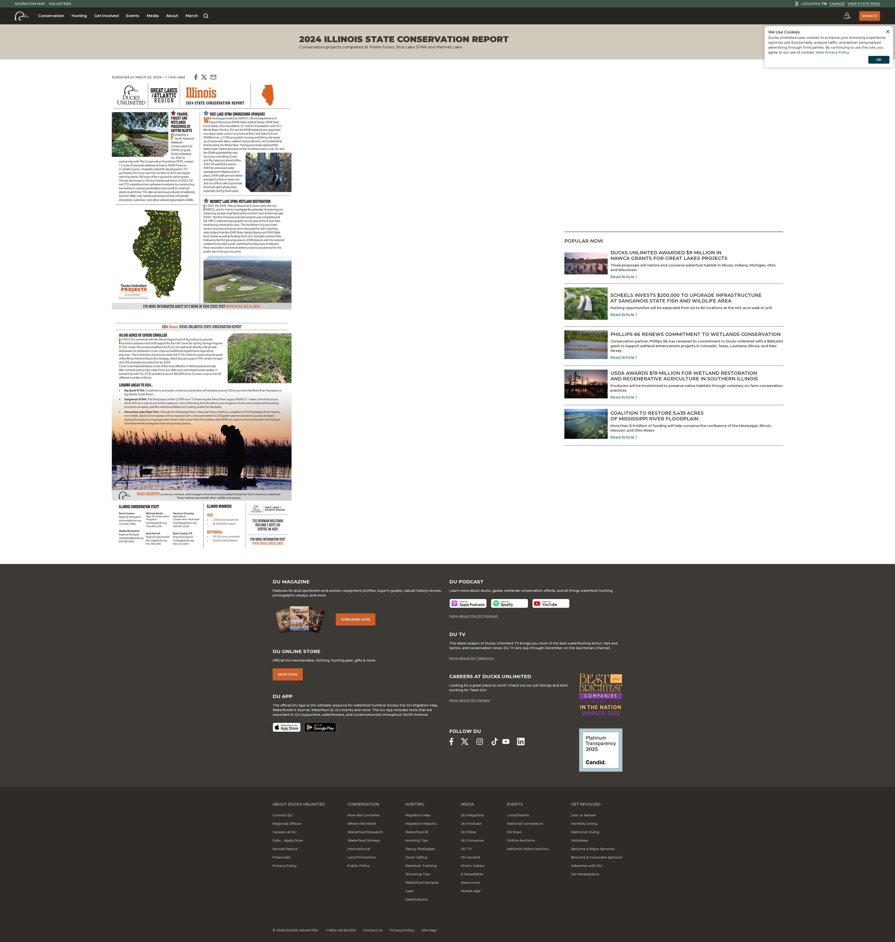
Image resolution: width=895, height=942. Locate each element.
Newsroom (470, 882)
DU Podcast (471, 824)
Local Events (518, 815)
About (172, 16)
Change (837, 4)
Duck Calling (416, 857)
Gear (409, 891)
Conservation (51, 16)
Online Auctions (521, 840)
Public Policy (358, 866)
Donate (869, 16)
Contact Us (373, 930)
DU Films (468, 832)
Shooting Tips (417, 874)
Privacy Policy (285, 866)
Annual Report (285, 849)
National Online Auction (528, 849)
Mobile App (471, 891)
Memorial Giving (585, 832)
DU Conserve (472, 840)
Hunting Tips (416, 840)
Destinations (416, 899)
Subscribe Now (355, 619)
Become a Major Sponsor (593, 849)
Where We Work (361, 824)
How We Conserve (363, 815)
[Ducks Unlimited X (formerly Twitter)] (464, 741)
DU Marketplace (585, 874)
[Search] (206, 16)
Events (132, 16)
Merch (192, 16)
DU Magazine (472, 815)
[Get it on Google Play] (320, 727)
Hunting (79, 16)
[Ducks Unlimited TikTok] (494, 741)
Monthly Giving (584, 824)
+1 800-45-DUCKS (340, 930)
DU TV (466, 849)
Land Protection (361, 857)
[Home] (22, 15)
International (358, 849)
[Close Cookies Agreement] (887, 31)
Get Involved (106, 16)
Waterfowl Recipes (421, 882)
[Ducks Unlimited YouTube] (506, 741)
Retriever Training (421, 866)
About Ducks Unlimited (299, 804)
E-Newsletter (472, 874)
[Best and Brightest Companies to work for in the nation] (600, 694)
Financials (281, 857)
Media (153, 16)
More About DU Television (471, 658)
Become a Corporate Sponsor (597, 857)
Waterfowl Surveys (363, 840)
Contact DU (283, 815)
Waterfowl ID (416, 832)
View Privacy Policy (832, 52)
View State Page (864, 4)
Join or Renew (583, 815)
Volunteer (60, 3)
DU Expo (514, 832)
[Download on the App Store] (287, 727)
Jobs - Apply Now (288, 840)
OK (878, 60)
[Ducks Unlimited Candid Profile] (600, 750)
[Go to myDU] (847, 16)
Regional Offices (287, 824)
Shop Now (288, 674)
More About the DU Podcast (473, 616)
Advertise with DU (586, 866)
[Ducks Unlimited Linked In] (521, 741)
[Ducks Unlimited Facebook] (451, 741)
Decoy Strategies (420, 849)
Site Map (429, 930)
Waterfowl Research (365, 832)
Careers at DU (284, 832)
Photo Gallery (473, 866)
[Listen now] (468, 603)
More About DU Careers (469, 700)
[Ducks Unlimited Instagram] (479, 741)
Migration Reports (421, 824)
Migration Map (30, 3)
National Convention (525, 824)
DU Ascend (470, 857)
